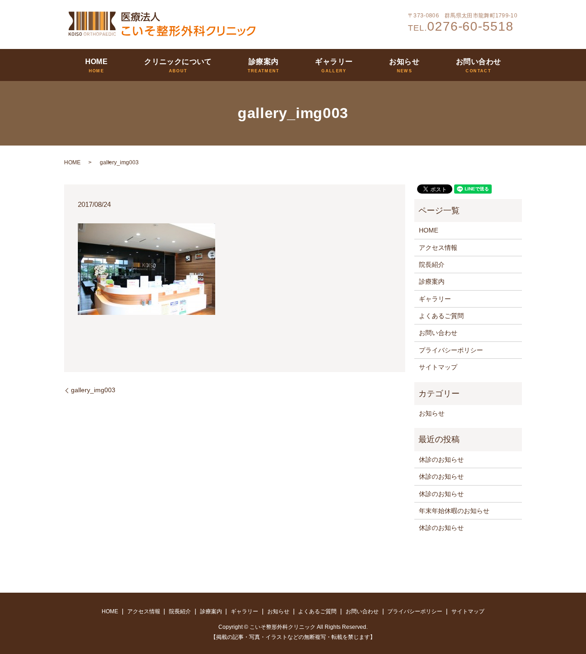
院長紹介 (432, 264)
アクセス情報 (438, 247)
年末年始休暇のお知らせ (454, 510)
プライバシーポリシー (451, 350)
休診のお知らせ (441, 459)
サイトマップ (438, 367)
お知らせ (404, 61)
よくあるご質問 (441, 315)
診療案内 (264, 61)
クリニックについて (178, 61)
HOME (96, 61)
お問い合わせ (478, 61)
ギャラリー (334, 61)
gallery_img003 (93, 390)
